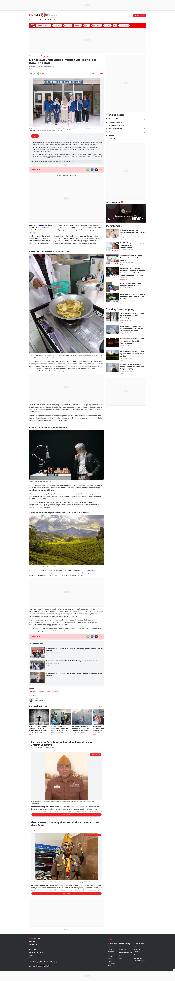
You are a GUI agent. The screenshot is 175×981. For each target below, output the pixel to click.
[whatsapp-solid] (87, 169)
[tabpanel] (66, 152)
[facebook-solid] (92, 169)
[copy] (100, 169)
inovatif (45, 228)
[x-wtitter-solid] (96, 169)
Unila (47, 226)
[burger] (145, 19)
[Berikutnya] (104, 716)
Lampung (39, 223)
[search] (131, 15)
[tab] (35, 136)
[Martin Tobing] (31, 698)
